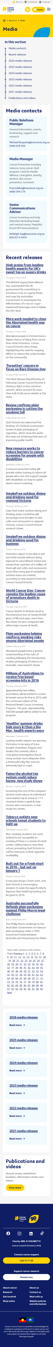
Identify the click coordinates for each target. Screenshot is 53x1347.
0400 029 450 (17, 145)
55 (8, 974)
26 (38, 960)
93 (16, 988)
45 (41, 967)
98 (37, 988)
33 (29, 964)
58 (21, 974)
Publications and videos (22, 98)
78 (29, 981)
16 (36, 956)
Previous (18, 953)
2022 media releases (23, 1108)
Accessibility (32, 2)
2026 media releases (23, 1017)
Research (7, 1292)
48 (16, 971)
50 (25, 971)
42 (29, 967)
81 (41, 981)
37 (8, 967)
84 (16, 985)
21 (17, 960)
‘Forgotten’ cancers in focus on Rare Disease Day (26, 367)
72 (41, 978)
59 (25, 974)
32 (25, 964)
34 (33, 964)
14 (27, 956)
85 (21, 985)
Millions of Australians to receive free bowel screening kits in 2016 (25, 676)
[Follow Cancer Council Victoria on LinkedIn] (32, 1234)
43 (33, 967)
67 (21, 978)
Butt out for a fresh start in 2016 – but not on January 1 (25, 867)
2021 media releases (23, 1131)
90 (41, 985)
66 (16, 978)
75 (16, 981)
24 (30, 960)
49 (21, 971)
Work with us (36, 1296)
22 (22, 960)
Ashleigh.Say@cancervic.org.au (27, 233)
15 (32, 956)
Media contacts (17, 48)
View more (15, 1187)
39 (16, 967)
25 (34, 960)
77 (25, 981)
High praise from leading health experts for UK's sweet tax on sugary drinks (26, 268)
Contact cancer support (26, 1254)
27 (42, 960)
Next (9, 992)
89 (37, 985)
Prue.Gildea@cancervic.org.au (26, 188)
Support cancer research (26, 1271)
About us (19, 2)
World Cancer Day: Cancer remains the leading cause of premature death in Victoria (25, 595)
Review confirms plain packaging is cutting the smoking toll (24, 408)
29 (12, 964)
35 (37, 964)
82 (8, 985)
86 (25, 985)
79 (33, 981)
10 (11, 956)
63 (41, 974)
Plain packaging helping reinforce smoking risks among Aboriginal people (25, 637)
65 (12, 978)
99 (41, 988)
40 (21, 967)
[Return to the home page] (8, 11)
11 (15, 956)
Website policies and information (37, 1302)
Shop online (9, 1300)
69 (29, 978)
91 (8, 988)
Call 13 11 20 (26, 1260)
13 (23, 956)
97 (33, 988)
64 (8, 978)
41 (25, 967)
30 (16, 964)
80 (37, 981)
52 (33, 971)
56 (12, 974)
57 (16, 974)
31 (21, 964)
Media (22, 20)
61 (33, 974)
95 (25, 988)
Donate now (26, 1277)
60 (29, 974)
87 (29, 985)
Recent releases (17, 54)
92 (12, 988)
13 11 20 (27, 9)
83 (12, 985)
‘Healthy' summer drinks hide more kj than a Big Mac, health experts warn (25, 727)
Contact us (35, 1292)
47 (12, 971)
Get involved (9, 1296)
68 (25, 978)
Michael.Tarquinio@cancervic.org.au (29, 142)
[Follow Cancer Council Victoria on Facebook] (9, 1234)
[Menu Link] (49, 10)
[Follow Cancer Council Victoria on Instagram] (21, 1234)
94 (21, 988)
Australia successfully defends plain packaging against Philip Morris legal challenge (25, 908)
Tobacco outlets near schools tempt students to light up (26, 820)
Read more (15, 1025)
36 (41, 964)
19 (9, 960)
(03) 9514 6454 (18, 237)
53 (37, 971)
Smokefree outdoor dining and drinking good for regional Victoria (25, 497)
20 (13, 960)
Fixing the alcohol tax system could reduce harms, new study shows (24, 777)
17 (40, 956)
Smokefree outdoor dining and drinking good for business (25, 540)
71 (37, 978)
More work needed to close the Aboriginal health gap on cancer (26, 322)
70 (33, 978)
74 (12, 981)
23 (26, 960)
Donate (40, 9)
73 (8, 981)
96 (29, 988)
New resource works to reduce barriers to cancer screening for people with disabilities (25, 453)
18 (44, 956)
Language (46, 2)
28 (8, 964)
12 (19, 956)
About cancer (10, 1287)
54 (41, 971)
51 (29, 971)
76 (21, 981)
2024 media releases (23, 1063)
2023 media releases (23, 1085)
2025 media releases (23, 1040)
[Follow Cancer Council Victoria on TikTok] (43, 1234)
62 (37, 974)
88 (33, 985)
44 (37, 967)
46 (8, 971)
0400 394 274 (17, 191)
